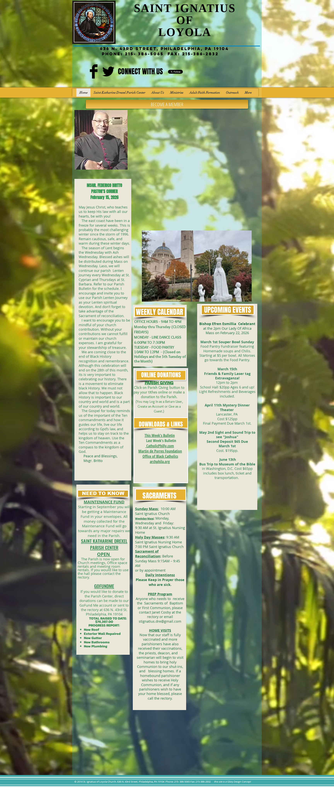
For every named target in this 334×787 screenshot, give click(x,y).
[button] (197, 266)
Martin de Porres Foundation (160, 451)
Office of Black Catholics (160, 456)
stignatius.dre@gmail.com (160, 621)
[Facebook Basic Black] (93, 71)
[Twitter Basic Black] (108, 71)
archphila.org (160, 461)
